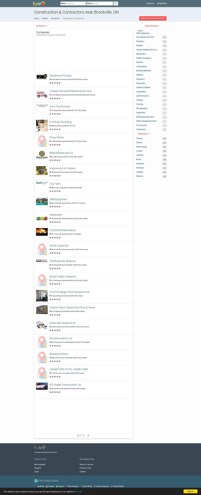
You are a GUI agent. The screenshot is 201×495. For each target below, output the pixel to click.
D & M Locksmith (59, 245)
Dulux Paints (56, 137)
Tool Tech (54, 183)
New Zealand (72, 486)
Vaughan (139, 172)
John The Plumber (59, 106)
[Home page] (38, 3)
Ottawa (139, 142)
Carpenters (140, 112)
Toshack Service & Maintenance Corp (70, 91)
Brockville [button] (143, 134)
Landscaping (141, 66)
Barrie (138, 159)
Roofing (139, 62)
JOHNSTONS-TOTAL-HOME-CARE (68, 369)
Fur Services (141, 125)
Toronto (139, 138)
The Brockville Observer (62, 261)
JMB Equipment (58, 199)
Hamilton (140, 155)
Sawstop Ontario (58, 353)
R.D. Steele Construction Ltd (65, 384)
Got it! (190, 491)
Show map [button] (40, 26)
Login (36, 471)
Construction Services (145, 37)
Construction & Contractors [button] (151, 26)
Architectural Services (145, 117)
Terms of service (86, 464)
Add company (39, 464)
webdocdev (55, 214)
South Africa (87, 486)
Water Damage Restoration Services (147, 121)
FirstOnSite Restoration (62, 230)
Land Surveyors (142, 96)
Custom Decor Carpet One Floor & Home (72, 307)
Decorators (140, 83)
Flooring (139, 104)
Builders (139, 45)
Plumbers (140, 41)
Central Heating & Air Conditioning (147, 50)
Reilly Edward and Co (61, 152)
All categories (143, 33)
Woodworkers (142, 108)
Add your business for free (153, 18)
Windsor (139, 176)
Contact (83, 471)
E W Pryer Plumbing (60, 121)
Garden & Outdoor (143, 87)
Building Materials (143, 71)
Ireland (61, 486)
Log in (151, 3)
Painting (139, 100)
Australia (40, 486)
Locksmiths (141, 92)
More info (78, 491)
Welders (139, 75)
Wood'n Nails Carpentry (62, 276)
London (139, 151)
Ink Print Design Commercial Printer (69, 291)
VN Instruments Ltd (60, 338)
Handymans (141, 129)
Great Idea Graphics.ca (62, 322)
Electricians (141, 54)
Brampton (140, 163)
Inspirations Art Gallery (62, 168)
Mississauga (141, 147)
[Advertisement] (78, 54)
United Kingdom (102, 486)
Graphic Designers (143, 58)
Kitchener (140, 168)
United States (118, 486)
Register (163, 3)
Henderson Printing (60, 75)
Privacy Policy (85, 468)
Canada (51, 486)
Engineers (140, 79)
